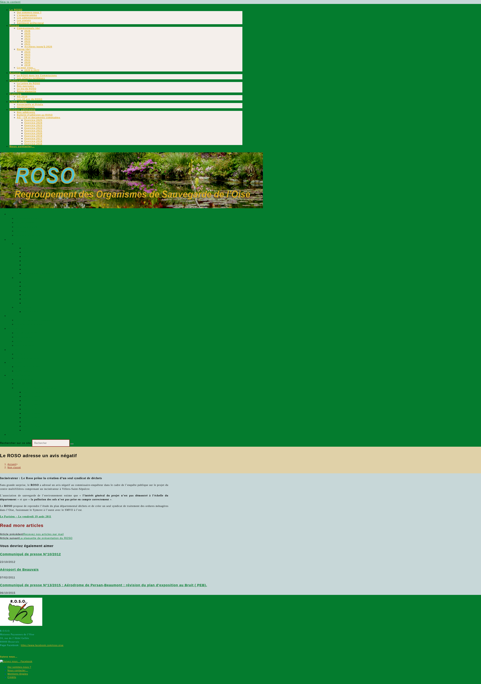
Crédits (12, 677)
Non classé (14, 467)
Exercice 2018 (33, 141)
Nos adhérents (26, 112)
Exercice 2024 (33, 123)
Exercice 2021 (33, 130)
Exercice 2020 (33, 133)
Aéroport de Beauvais (19, 569)
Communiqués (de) (28, 28)
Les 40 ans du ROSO (29, 99)
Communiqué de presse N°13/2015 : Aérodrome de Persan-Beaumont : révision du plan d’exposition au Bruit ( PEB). (103, 585)
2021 (27, 44)
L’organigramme (27, 15)
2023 (27, 39)
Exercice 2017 (33, 138)
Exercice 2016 (33, 144)
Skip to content (10, 1)
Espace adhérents (22, 109)
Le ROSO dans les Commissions (37, 75)
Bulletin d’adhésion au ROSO (35, 115)
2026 (27, 31)
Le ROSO (15, 9)
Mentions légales (18, 674)
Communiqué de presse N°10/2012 (30, 554)
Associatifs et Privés (30, 104)
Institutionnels (26, 107)
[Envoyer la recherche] (72, 443)
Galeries (15, 93)
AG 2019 (22, 96)
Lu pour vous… (26, 67)
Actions (15, 72)
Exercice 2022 (33, 128)
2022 (27, 41)
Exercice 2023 (33, 125)
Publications (18, 80)
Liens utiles (18, 101)
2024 (27, 36)
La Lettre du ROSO (28, 83)
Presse (14, 25)
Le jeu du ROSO (26, 88)
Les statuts (24, 20)
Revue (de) (23, 49)
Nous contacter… (22, 146)
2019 (27, 65)
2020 (27, 62)
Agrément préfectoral (30, 23)
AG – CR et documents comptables (38, 117)
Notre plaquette (26, 91)
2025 (27, 33)
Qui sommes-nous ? (29, 12)
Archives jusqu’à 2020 (38, 46)
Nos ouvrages (25, 86)
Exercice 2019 (33, 136)
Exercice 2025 (33, 120)
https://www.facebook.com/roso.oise (42, 645)
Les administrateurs (29, 18)
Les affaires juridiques (31, 78)
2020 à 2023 (31, 70)
